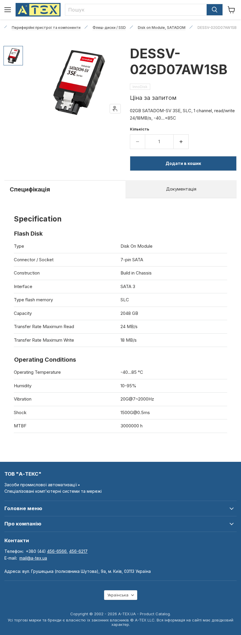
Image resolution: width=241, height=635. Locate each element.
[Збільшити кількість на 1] (181, 141)
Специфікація (30, 189)
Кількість (139, 129)
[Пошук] (214, 9)
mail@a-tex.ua (33, 557)
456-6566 (57, 551)
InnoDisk (140, 87)
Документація (181, 189)
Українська (117, 595)
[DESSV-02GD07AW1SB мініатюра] (13, 55)
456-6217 (78, 551)
